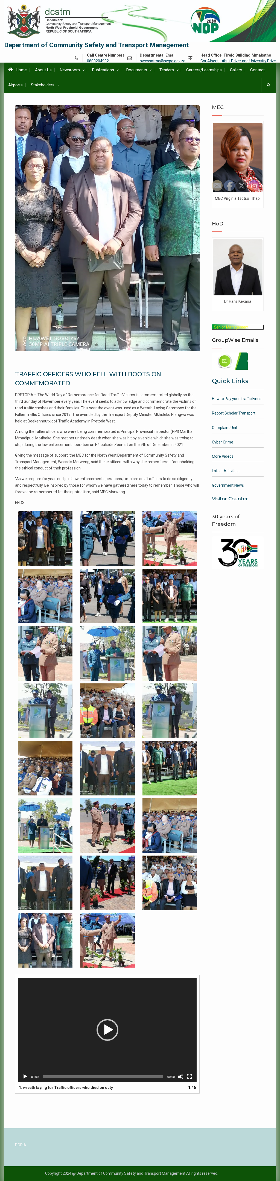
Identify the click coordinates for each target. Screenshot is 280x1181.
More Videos (223, 456)
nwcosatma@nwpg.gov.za (162, 61)
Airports (15, 85)
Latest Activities (226, 471)
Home (21, 69)
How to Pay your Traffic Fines (236, 398)
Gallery (236, 69)
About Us (43, 69)
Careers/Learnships (204, 69)
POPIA (20, 1145)
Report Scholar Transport (233, 413)
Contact (257, 69)
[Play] (25, 1076)
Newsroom (70, 69)
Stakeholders (42, 85)
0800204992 (98, 61)
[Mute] (180, 1076)
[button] (107, 1030)
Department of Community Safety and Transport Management (96, 45)
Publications (103, 69)
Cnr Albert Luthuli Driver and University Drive (238, 61)
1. (66, 1087)
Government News (228, 485)
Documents (136, 69)
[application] (107, 1030)
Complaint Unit (224, 427)
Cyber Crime (222, 442)
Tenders (166, 69)
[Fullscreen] (189, 1076)
